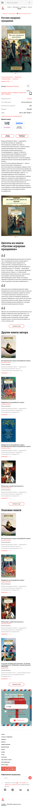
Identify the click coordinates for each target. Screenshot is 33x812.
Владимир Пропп (12, 86)
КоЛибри (23, 7)
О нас (2, 754)
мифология (18, 77)
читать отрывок (7, 136)
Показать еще (5, 81)
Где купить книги (6, 759)
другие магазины (19, 127)
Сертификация (5, 762)
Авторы (3, 742)
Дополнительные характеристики (12, 116)
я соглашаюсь (22, 782)
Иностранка (16, 7)
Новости (3, 739)
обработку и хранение (11, 784)
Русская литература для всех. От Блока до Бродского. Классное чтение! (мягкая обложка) (16, 665)
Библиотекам (5, 747)
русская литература (7, 77)
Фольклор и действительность (12, 486)
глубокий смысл (6, 79)
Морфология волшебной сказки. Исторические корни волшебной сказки (16, 445)
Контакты (4, 757)
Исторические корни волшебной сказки (16, 360)
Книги (19, 8)
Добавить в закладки (22, 136)
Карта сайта (4, 764)
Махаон (30, 7)
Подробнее (4, 373)
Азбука (9, 7)
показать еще (16, 326)
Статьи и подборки (6, 737)
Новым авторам (5, 744)
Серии (3, 749)
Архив (3, 752)
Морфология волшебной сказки (12, 402)
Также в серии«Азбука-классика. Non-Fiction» (13, 93)
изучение (15, 79)
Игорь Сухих (4, 668)
